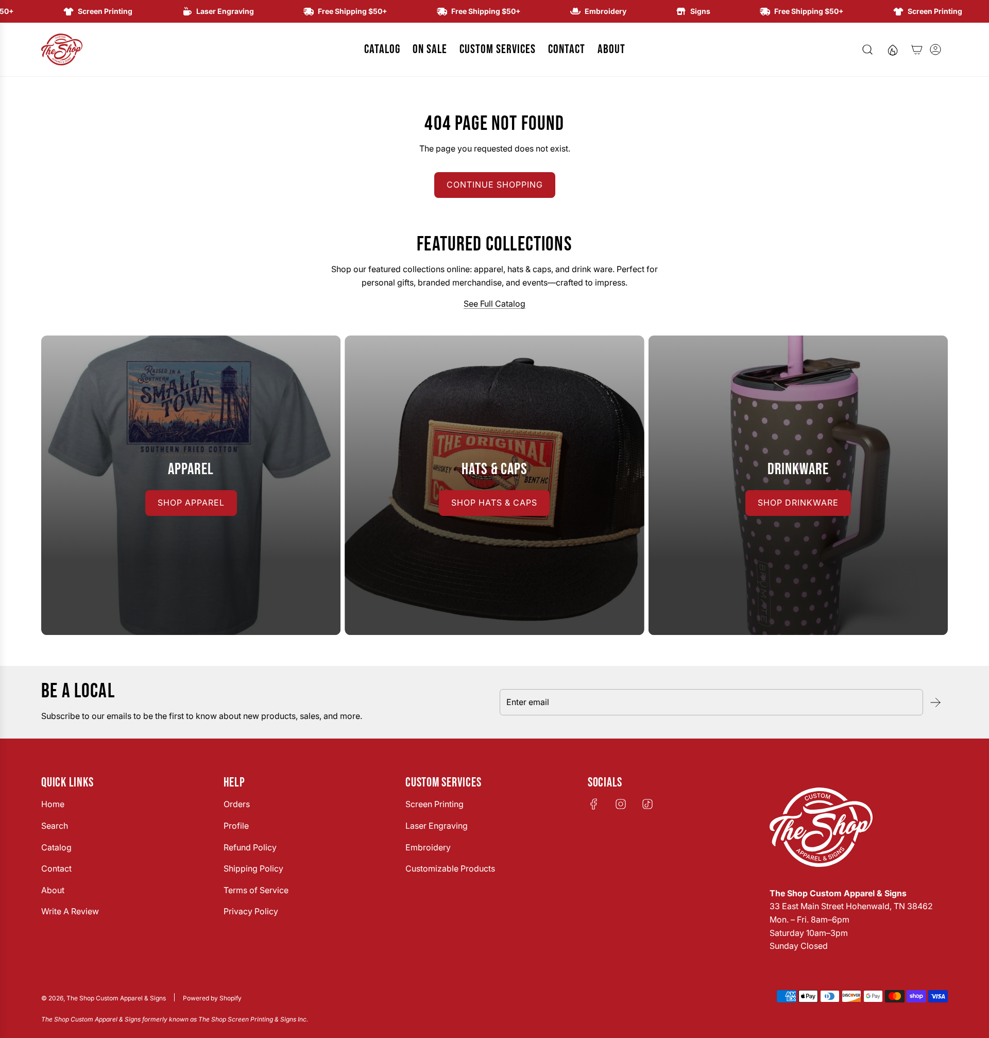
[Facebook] (594, 804)
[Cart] (917, 49)
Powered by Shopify (212, 998)
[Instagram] (620, 804)
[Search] (867, 49)
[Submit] (935, 702)
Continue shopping (495, 184)
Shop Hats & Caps (494, 502)
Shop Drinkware (798, 502)
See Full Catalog (494, 303)
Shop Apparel (191, 502)
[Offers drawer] (892, 49)
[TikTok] (647, 804)
